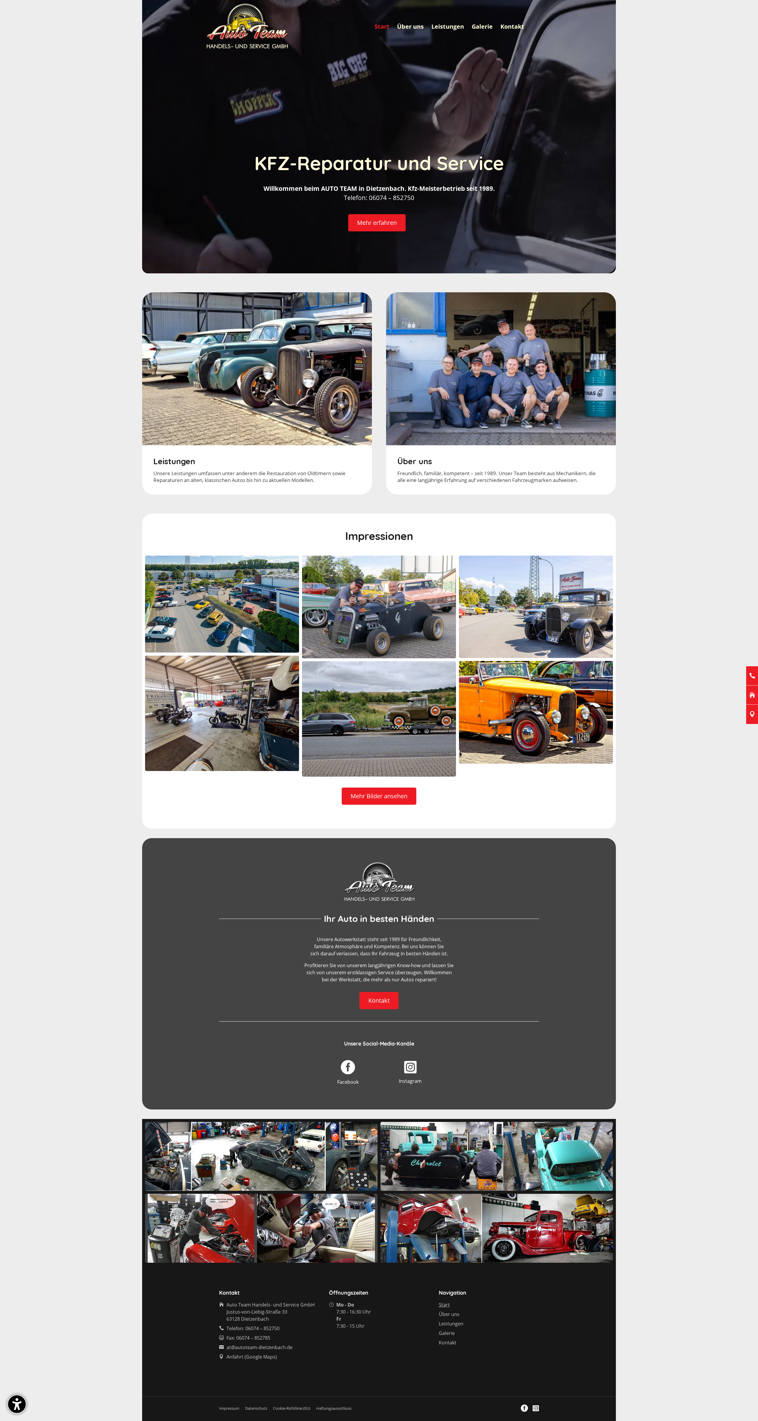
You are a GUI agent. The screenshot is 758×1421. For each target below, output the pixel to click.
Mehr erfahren (377, 223)
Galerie (482, 27)
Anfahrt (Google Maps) (252, 1357)
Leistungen (447, 27)
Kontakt (512, 27)
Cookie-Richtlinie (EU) (291, 1408)
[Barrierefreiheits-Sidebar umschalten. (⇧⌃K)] (16, 1404)
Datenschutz (256, 1408)
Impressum (229, 1408)
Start (382, 27)
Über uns (410, 27)
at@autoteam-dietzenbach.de (260, 1347)
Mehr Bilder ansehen (379, 796)
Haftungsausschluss (333, 1408)
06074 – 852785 (253, 1338)
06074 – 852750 (262, 1328)
